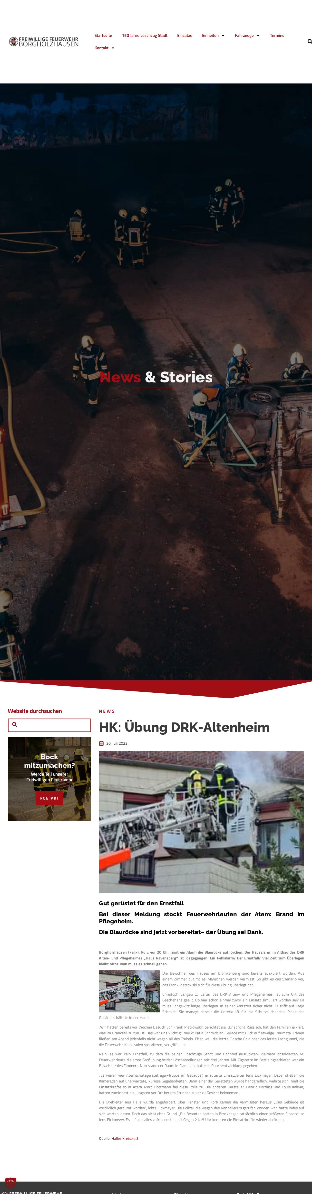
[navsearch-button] (15, 725)
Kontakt (101, 48)
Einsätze (184, 35)
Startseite (103, 35)
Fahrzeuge (244, 35)
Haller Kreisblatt (124, 1138)
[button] (10, 1183)
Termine (277, 35)
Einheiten (210, 35)
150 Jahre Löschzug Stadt (144, 35)
